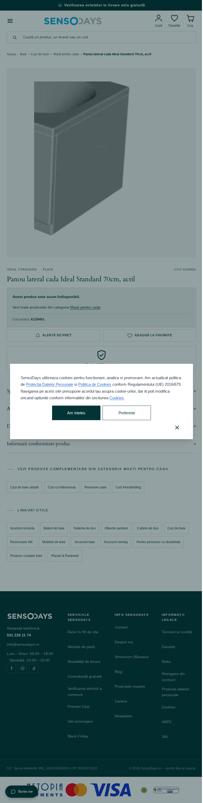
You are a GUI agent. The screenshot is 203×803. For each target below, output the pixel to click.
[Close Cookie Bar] (173, 427)
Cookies (132, 398)
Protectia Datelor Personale (62, 384)
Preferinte (124, 413)
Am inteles (75, 413)
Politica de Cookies (107, 384)
